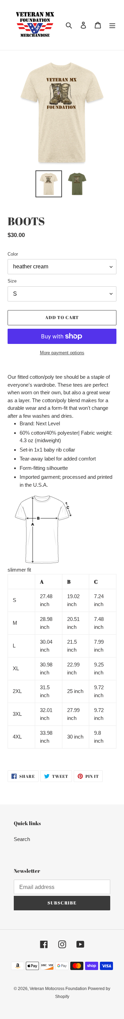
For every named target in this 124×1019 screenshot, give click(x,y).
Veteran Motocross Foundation (59, 988)
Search (22, 839)
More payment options (62, 352)
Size (12, 281)
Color (13, 254)
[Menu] (112, 25)
